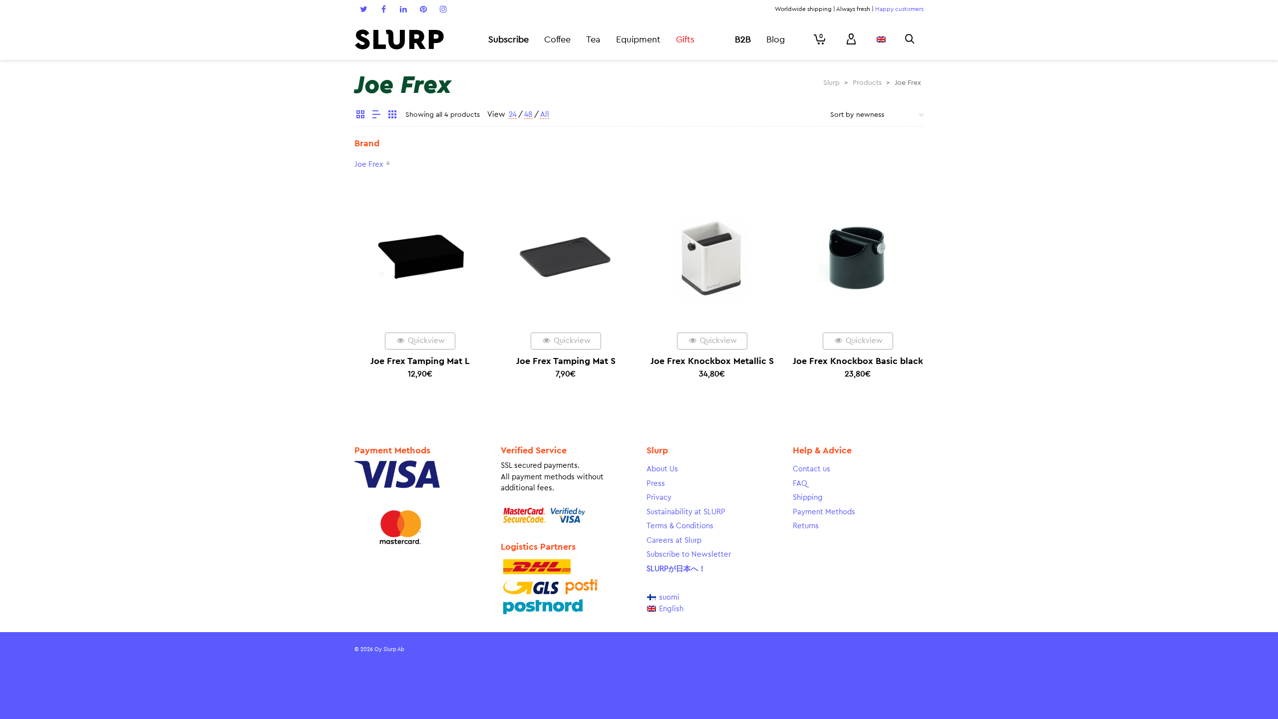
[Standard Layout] (360, 116)
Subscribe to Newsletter (688, 554)
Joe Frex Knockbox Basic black (858, 361)
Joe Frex (368, 164)
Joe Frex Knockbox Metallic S (712, 361)
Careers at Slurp (673, 540)
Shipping (808, 497)
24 (513, 114)
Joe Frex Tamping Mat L (419, 361)
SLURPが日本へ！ (676, 569)
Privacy (658, 497)
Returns (806, 526)
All (544, 114)
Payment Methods (824, 512)
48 (528, 114)
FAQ (800, 483)
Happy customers (899, 9)
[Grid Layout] (392, 116)
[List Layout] (376, 116)
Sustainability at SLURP (685, 512)
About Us (662, 469)
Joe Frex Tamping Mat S (566, 361)
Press (655, 483)
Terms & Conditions (679, 526)
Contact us (811, 469)
